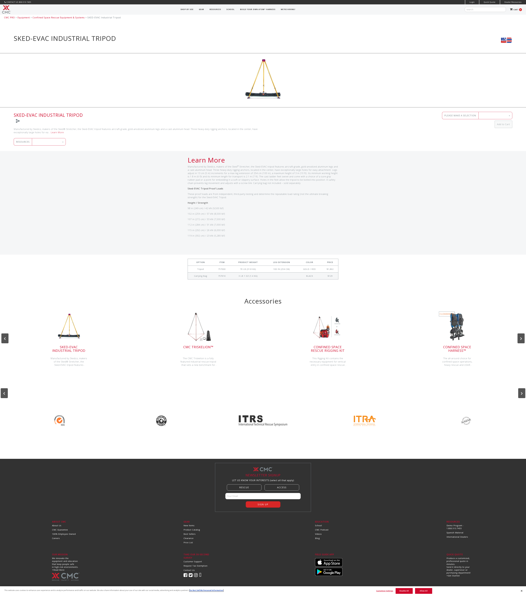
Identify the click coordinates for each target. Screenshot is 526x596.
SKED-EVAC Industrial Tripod (68, 349)
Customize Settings (384, 591)
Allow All (424, 591)
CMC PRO (9, 17)
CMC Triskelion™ (198, 347)
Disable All (404, 591)
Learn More (57, 132)
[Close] (522, 591)
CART (517, 9)
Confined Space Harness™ (457, 349)
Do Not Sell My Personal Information (206, 590)
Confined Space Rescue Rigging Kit (328, 349)
